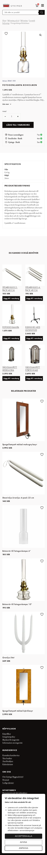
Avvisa (23, 842)
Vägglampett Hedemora (9, 368)
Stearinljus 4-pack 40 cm (32, 289)
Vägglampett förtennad (32, 368)
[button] (42, 5)
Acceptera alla (23, 836)
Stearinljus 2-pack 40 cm (10, 289)
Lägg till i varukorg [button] (11, 298)
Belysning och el (13, 20)
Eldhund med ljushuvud (32, 328)
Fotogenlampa (10, 327)
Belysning (24, 20)
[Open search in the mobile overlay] (23, 12)
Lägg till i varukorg (18, 125)
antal (4, 111)
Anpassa (23, 848)
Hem (4, 20)
